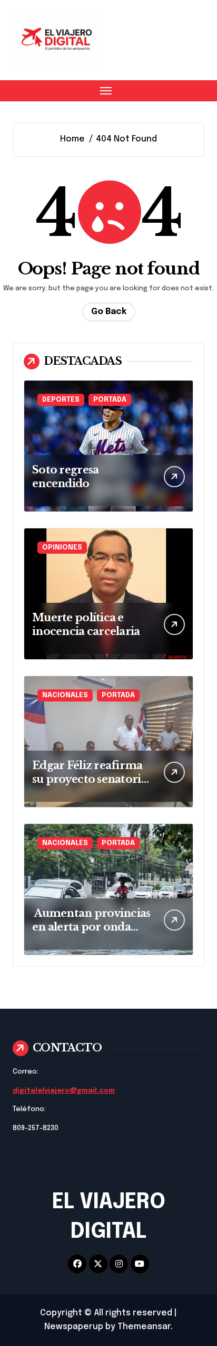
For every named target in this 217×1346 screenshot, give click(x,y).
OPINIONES (62, 547)
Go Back (108, 311)
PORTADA (109, 399)
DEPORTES (61, 399)
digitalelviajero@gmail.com (64, 1090)
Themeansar (144, 1326)
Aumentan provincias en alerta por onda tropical (91, 927)
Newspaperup (73, 1326)
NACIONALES (65, 695)
